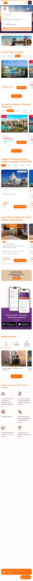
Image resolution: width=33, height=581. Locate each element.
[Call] (22, 2)
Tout (4, 56)
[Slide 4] (16, 41)
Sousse (18, 110)
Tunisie (9, 165)
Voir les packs (19, 260)
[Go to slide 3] (16, 43)
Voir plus (15, 96)
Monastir (25, 110)
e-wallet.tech (16, 320)
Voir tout (15, 376)
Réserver (20, 87)
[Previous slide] (3, 40)
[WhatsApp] (26, 3)
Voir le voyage (19, 206)
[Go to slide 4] (18, 43)
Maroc (28, 165)
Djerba (24, 56)
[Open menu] (30, 3)
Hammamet (10, 56)
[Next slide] (29, 40)
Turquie (16, 165)
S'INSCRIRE (15, 278)
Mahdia (17, 56)
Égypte (22, 165)
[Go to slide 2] (15, 43)
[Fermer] (30, 570)
